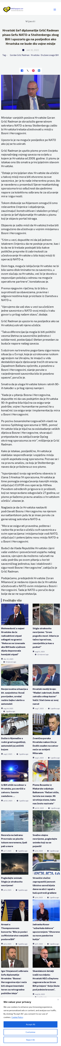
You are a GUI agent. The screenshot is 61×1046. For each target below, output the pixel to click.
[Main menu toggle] (55, 10)
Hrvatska (35, 55)
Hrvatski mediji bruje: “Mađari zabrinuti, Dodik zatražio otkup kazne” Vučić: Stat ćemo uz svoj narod (46, 696)
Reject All (30, 1040)
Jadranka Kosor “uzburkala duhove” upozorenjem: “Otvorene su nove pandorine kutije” (46, 932)
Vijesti (30, 21)
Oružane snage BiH (50, 55)
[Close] (58, 999)
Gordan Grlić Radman (20, 55)
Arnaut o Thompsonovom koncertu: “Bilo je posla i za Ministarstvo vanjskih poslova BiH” (14, 932)
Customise (30, 1032)
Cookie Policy (17, 1017)
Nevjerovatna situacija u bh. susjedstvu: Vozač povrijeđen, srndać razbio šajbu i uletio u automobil (14, 696)
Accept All (30, 1024)
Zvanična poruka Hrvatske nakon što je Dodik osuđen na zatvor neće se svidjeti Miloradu (45, 745)
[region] (30, 1021)
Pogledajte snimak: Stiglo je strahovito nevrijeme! (12, 881)
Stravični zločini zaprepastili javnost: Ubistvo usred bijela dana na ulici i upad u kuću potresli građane (44, 885)
